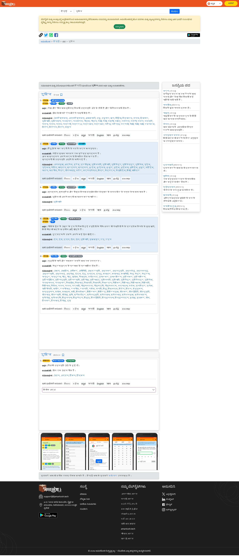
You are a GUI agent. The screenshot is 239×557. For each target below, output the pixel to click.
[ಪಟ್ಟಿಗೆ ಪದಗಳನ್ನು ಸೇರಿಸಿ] (61, 94)
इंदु (84, 273)
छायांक (75, 276)
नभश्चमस (48, 282)
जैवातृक (83, 276)
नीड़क (87, 121)
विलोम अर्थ (49, 389)
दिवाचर (144, 118)
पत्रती (67, 124)
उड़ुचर (105, 118)
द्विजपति (96, 164)
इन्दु (99, 273)
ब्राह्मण (83, 167)
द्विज (46, 94)
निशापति (88, 282)
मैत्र (61, 170)
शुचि (71, 294)
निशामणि (97, 282)
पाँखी (132, 124)
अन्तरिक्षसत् (77, 118)
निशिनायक (136, 282)
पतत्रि (149, 121)
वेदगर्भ (110, 170)
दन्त (67, 239)
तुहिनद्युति (61, 279)
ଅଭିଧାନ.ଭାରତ (128, 518)
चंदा (132, 273)
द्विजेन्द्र (128, 164)
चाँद (64, 276)
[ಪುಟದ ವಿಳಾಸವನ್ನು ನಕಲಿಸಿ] (41, 34)
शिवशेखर (81, 291)
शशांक (58, 291)
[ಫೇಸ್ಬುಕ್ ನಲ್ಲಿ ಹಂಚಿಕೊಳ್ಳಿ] (56, 34)
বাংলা (109, 135)
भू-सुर (109, 167)
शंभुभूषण (138, 288)
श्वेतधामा (105, 294)
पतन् (45, 124)
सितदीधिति (96, 297)
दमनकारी (168, 165)
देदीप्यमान (169, 187)
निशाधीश (70, 282)
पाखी (142, 124)
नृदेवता (46, 167)
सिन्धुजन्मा (108, 297)
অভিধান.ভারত (128, 523)
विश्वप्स (113, 288)
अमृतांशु (70, 273)
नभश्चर (67, 121)
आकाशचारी (90, 118)
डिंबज (73, 375)
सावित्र (136, 170)
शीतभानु (46, 294)
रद (102, 239)
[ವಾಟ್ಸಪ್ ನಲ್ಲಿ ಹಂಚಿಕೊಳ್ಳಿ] (51, 34)
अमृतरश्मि (48, 273)
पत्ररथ (77, 124)
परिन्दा (116, 124)
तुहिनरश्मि (74, 279)
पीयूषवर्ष (111, 285)
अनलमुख (59, 164)
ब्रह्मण (72, 167)
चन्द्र (46, 276)
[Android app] (48, 515)
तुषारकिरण (116, 276)
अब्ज (57, 270)
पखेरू (118, 121)
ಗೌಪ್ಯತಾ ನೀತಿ (85, 499)
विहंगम (53, 127)
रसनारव (150, 124)
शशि (73, 291)
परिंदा (108, 124)
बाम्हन (62, 167)
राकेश (92, 288)
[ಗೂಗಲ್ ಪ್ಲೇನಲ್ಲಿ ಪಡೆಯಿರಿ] (193, 34)
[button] (48, 451)
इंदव (78, 273)
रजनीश (75, 288)
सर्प (166, 91)
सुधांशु (133, 297)
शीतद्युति (145, 291)
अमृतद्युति (118, 270)
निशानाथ (79, 282)
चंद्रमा (146, 273)
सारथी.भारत (127, 538)
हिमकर (46, 300)
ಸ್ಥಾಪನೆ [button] (99, 461)
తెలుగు (67, 135)
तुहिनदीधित (48, 279)
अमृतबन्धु (142, 270)
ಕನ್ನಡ (83, 135)
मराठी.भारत (127, 499)
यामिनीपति (47, 288)
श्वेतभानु (116, 294)
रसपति (84, 288)
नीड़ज (94, 121)
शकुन (68, 127)
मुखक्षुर (94, 239)
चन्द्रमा (56, 276)
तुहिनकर (128, 276)
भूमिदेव (134, 167)
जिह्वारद (127, 118)
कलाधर (107, 273)
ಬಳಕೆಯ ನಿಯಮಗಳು (88, 504)
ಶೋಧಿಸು (174, 11)
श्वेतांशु (46, 297)
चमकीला (167, 105)
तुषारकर (104, 276)
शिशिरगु (102, 291)
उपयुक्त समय (171, 135)
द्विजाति (46, 121)
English (100, 135)
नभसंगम (78, 121)
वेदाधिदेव (121, 170)
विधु (105, 288)
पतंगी (134, 121)
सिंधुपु (87, 297)
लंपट (166, 124)
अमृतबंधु (130, 270)
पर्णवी (125, 124)
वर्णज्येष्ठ (90, 170)
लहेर (79, 170)
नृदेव (147, 164)
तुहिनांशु (85, 279)
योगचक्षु (70, 170)
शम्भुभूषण (48, 291)
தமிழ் (116, 135)
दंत (56, 239)
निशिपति (146, 282)
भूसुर (142, 167)
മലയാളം (126, 135)
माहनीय (53, 170)
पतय (59, 124)
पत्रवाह (99, 124)
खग (112, 118)
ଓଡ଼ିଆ (76, 135)
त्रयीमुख (85, 164)
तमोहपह (93, 276)
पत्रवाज (88, 124)
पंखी (100, 121)
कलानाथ (116, 273)
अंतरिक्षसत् (61, 118)
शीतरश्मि (56, 294)
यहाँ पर (113, 475)
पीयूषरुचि (99, 285)
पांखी (137, 124)
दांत (78, 239)
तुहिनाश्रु (95, 279)
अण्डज (65, 375)
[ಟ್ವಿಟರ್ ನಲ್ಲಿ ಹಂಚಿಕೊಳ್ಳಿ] (46, 34)
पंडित (54, 167)
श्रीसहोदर (80, 294)
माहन (45, 170)
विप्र (101, 170)
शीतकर (124, 291)
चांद (69, 276)
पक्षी (111, 121)
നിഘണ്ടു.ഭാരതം (128, 514)
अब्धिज (65, 270)
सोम (148, 297)
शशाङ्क (66, 291)
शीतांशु (65, 294)
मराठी (91, 135)
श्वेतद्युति (93, 294)
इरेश (77, 164)
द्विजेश (139, 164)
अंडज (57, 375)
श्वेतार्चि (56, 297)
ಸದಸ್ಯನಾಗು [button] (119, 26)
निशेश (54, 285)
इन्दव (91, 273)
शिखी (129, 170)
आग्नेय (69, 164)
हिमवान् (55, 300)
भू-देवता (100, 167)
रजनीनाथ (65, 288)
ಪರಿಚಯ (83, 494)
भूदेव (117, 167)
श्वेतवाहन (141, 294)
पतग (141, 121)
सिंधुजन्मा (67, 297)
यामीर (56, 288)
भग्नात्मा (123, 285)
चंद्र (138, 273)
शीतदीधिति (134, 291)
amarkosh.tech (128, 528)
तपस (136, 118)
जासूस (166, 113)
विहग (61, 127)
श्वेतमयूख (128, 294)
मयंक (132, 285)
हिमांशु (63, 300)
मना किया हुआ (169, 206)
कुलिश (166, 176)
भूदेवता (125, 167)
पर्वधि (76, 285)
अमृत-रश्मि (94, 270)
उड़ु (98, 118)
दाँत (73, 239)
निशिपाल (46, 285)
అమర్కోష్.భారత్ (129, 504)
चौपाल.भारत (127, 533)
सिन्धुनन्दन (122, 297)
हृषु (69, 300)
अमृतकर (106, 270)
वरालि (99, 288)
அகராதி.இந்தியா (129, 509)
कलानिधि (125, 273)
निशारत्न (107, 282)
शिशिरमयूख (113, 291)
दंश (61, 239)
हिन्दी (56, 41)
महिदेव (149, 167)
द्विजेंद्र (116, 164)
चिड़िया (118, 118)
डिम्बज (81, 375)
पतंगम (126, 121)
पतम (52, 124)
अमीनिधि (83, 270)
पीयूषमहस (87, 285)
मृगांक (150, 285)
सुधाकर (141, 297)
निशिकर (117, 282)
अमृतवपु (60, 273)
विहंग (45, 127)
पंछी (105, 121)
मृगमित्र (141, 285)
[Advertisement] (119, 63)
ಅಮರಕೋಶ (45, 41)
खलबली (167, 195)
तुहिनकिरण (140, 276)
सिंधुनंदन (78, 297)
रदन (108, 239)
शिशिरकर (92, 291)
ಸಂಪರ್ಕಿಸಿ (83, 509)
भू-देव (92, 167)
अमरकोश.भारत (129, 494)
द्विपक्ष (56, 121)
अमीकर (74, 270)
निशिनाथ (126, 282)
